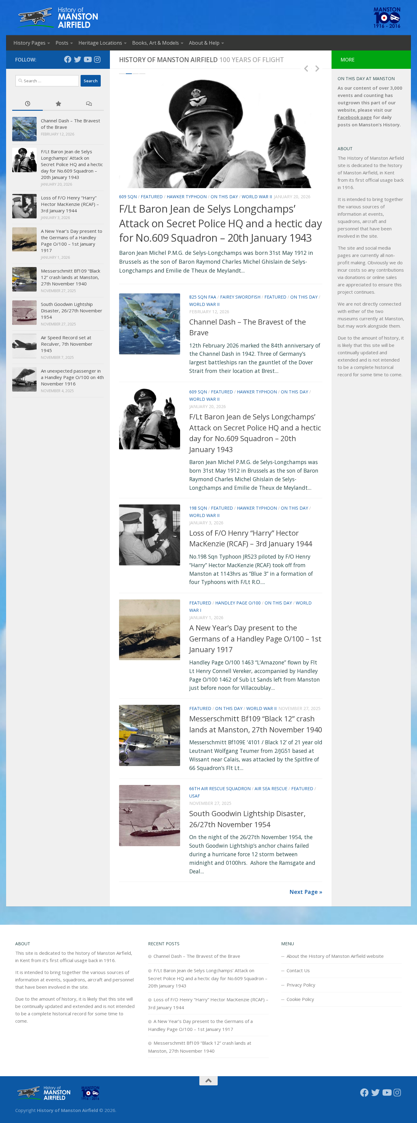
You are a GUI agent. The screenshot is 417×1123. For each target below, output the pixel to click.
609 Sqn (128, 196)
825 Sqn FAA (202, 297)
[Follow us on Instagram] (97, 59)
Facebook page (355, 117)
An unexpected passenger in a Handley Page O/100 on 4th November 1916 (72, 377)
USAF (194, 796)
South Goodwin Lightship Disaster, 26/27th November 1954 (71, 310)
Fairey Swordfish (240, 297)
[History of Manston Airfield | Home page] (57, 17)
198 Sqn (198, 508)
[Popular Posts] (58, 104)
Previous (306, 68)
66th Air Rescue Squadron (220, 788)
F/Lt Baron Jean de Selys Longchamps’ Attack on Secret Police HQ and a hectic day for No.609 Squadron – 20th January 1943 (220, 223)
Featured (152, 196)
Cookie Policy (300, 999)
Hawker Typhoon (187, 196)
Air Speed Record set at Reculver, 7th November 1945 (66, 343)
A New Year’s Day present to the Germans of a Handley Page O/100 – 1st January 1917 (255, 638)
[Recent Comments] (88, 104)
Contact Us (298, 970)
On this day (224, 196)
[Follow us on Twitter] (77, 59)
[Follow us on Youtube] (87, 59)
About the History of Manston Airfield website (335, 956)
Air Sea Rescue (271, 788)
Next (317, 68)
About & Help (204, 42)
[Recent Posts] (27, 104)
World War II (257, 196)
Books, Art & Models (155, 42)
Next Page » (305, 891)
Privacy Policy (301, 985)
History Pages (29, 42)
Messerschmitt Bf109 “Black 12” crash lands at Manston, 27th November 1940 (70, 277)
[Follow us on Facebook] (67, 59)
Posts (62, 42)
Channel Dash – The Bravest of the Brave (197, 956)
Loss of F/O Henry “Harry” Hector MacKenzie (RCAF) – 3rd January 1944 (70, 204)
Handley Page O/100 (238, 603)
